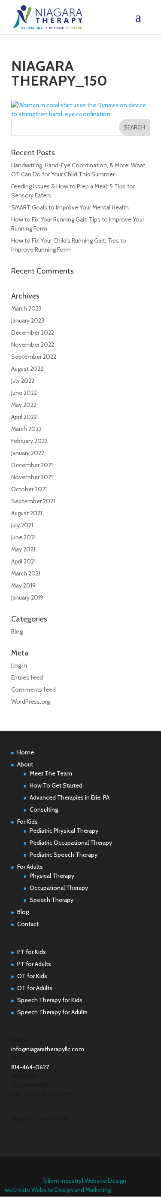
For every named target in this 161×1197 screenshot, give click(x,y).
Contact (28, 924)
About (25, 764)
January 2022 (27, 453)
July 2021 (22, 525)
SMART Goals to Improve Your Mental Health (70, 207)
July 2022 (22, 381)
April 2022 (24, 417)
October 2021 (29, 489)
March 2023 (26, 308)
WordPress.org (30, 701)
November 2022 (32, 344)
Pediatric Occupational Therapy (71, 842)
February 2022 (29, 441)
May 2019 (23, 585)
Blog (17, 631)
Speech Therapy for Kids (49, 1000)
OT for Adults (34, 988)
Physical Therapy (52, 876)
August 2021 (26, 513)
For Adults (30, 867)
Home (25, 752)
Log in (19, 665)
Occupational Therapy (59, 888)
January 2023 (27, 320)
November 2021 (32, 477)
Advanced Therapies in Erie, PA (69, 797)
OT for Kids (32, 976)
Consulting (44, 809)
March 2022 (26, 429)
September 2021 (33, 501)
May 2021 (23, 549)
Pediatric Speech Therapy (63, 855)
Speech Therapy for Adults (52, 1012)
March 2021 (25, 573)
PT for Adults (34, 964)
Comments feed (33, 689)
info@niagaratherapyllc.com (47, 1049)
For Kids (27, 821)
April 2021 (23, 561)
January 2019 (27, 597)
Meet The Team (51, 773)
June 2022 (24, 393)
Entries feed (27, 677)
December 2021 (32, 465)
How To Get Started (56, 785)
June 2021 (23, 537)
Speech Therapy (51, 900)
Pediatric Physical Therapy (64, 830)
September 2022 (33, 356)
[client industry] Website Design (84, 1181)
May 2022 (23, 405)
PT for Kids (31, 952)
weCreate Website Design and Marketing (58, 1190)
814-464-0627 (30, 1067)
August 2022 (27, 368)
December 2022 (32, 332)
